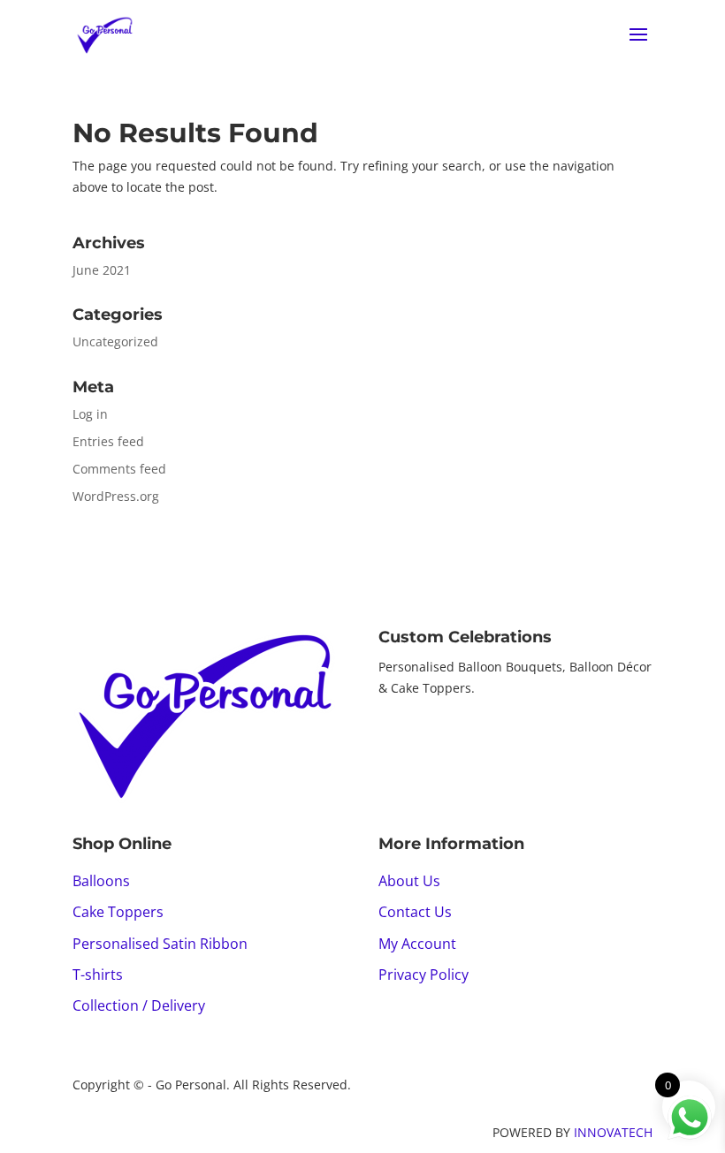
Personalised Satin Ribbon (160, 943)
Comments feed (119, 468)
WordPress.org (115, 496)
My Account (417, 943)
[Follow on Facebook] (392, 738)
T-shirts (97, 974)
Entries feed (108, 441)
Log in (90, 414)
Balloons (101, 881)
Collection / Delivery (138, 1005)
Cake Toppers (118, 912)
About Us (409, 881)
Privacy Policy (423, 974)
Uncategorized (115, 341)
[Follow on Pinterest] (463, 738)
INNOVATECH (613, 1132)
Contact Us (415, 912)
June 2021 (101, 270)
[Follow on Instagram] (428, 738)
